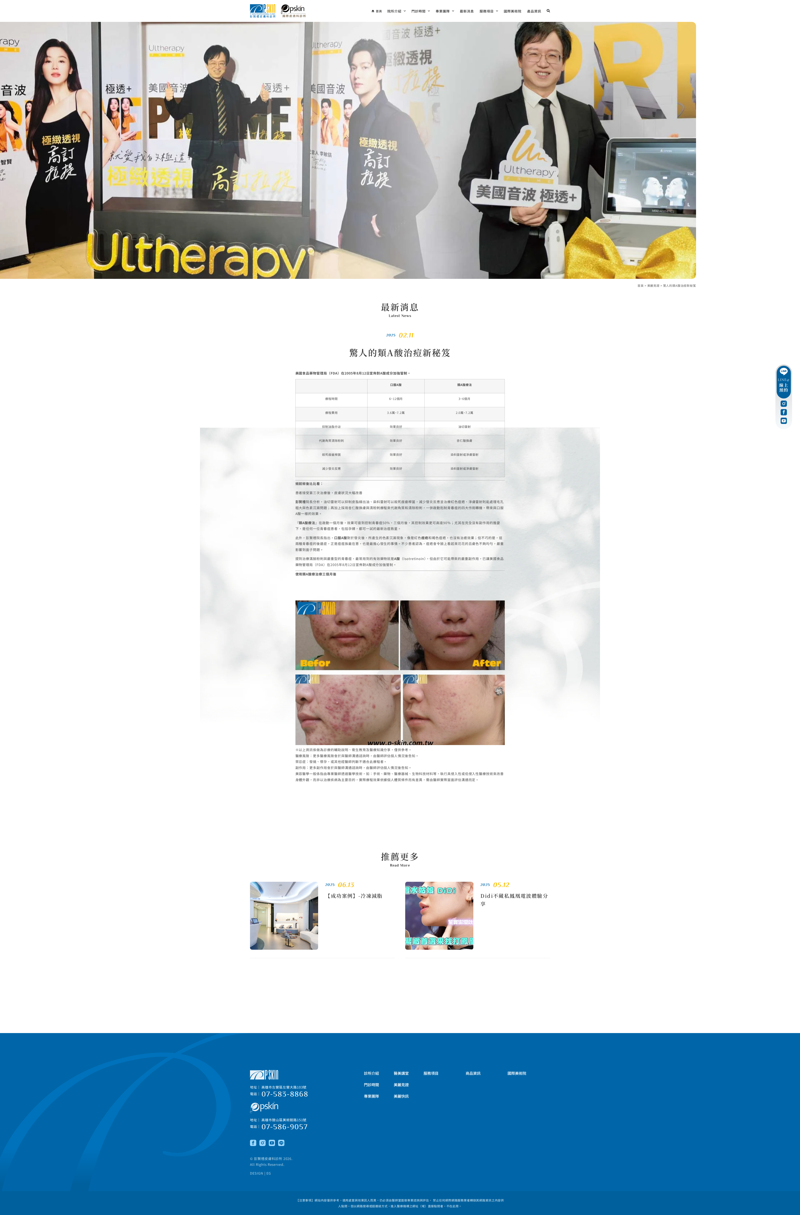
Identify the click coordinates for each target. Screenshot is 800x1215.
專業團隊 (443, 11)
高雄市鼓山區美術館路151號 (283, 1119)
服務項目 (487, 11)
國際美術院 (512, 11)
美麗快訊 (401, 1096)
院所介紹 (394, 11)
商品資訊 (473, 1073)
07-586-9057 (284, 1126)
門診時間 (418, 11)
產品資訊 (534, 11)
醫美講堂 (401, 1073)
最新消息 (467, 11)
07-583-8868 (284, 1094)
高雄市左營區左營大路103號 (283, 1087)
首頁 (641, 285)
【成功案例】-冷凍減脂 (353, 895)
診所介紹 (371, 1073)
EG (268, 1173)
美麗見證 (653, 285)
